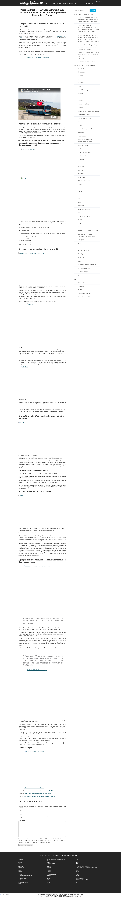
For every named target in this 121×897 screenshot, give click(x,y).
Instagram (100, 3)
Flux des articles (83, 290)
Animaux (80, 75)
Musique (80, 227)
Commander (52, 3)
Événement (81, 166)
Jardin (79, 195)
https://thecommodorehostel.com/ (34, 788)
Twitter (98, 3)
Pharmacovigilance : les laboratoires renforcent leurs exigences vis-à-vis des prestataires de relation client (88, 19)
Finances (80, 170)
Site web (20, 817)
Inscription (81, 282)
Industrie (80, 188)
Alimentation (81, 72)
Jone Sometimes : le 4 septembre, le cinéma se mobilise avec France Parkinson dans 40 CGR (88, 47)
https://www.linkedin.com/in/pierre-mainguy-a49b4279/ (40, 796)
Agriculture (81, 68)
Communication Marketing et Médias (88, 111)
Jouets (79, 202)
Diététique (81, 132)
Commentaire (22, 820)
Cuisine (80, 122)
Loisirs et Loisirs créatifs (84, 209)
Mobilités (80, 220)
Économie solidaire (83, 145)
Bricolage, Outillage (83, 104)
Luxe (79, 212)
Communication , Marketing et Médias (25, 875)
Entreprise (81, 159)
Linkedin (95, 3)
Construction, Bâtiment (84, 118)
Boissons (80, 100)
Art (78, 79)
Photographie (81, 239)
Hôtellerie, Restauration (84, 181)
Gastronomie (81, 177)
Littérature (81, 205)
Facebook (97, 3)
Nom (20, 810)
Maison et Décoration (84, 216)
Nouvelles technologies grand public (88, 230)
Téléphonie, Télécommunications (87, 264)
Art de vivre (81, 82)
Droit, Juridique (82, 136)
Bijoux (79, 97)
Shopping (80, 254)
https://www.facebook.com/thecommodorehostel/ (39, 791)
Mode (79, 223)
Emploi (80, 149)
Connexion (81, 286)
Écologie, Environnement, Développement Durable (85, 140)
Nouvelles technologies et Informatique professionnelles (86, 235)
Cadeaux (80, 107)
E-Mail (20, 814)
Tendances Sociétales (80, 878)
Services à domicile (83, 250)
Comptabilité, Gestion (84, 114)
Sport (79, 261)
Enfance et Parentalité (84, 152)
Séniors (80, 247)
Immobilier (81, 184)
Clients (64, 3)
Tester (47, 3)
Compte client (99, 1)
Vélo (79, 275)
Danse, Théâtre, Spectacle (85, 129)
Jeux (79, 198)
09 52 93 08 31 (89, 3)
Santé (79, 243)
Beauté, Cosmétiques (84, 90)
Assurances (81, 86)
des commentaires (84, 293)
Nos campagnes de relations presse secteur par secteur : (58, 855)
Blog (76, 3)
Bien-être (80, 93)
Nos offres (59, 3)
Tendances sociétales (84, 268)
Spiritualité (81, 257)
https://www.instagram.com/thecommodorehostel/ (39, 793)
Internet (80, 191)
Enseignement (82, 156)
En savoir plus (70, 3)
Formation (81, 173)
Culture (80, 125)
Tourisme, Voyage (83, 271)
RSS (102, 3)
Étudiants (80, 163)
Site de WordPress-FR (84, 297)
